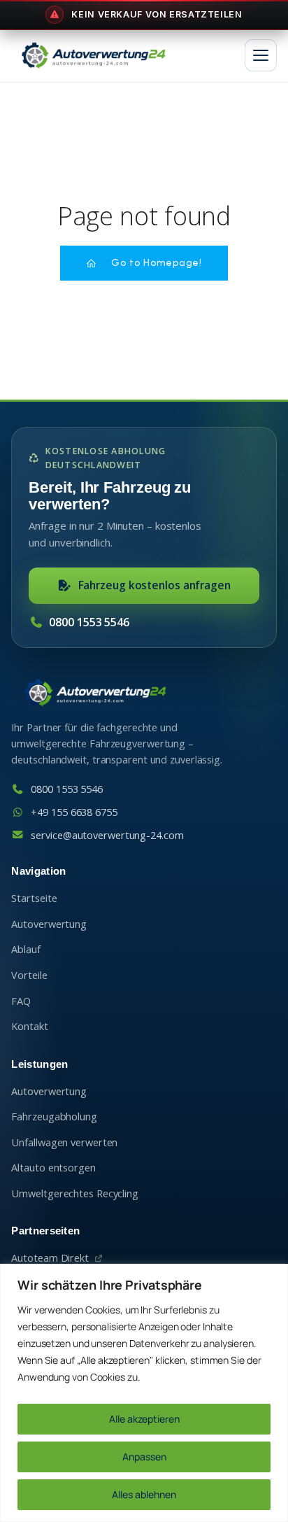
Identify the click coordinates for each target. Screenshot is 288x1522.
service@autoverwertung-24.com (107, 835)
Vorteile (29, 975)
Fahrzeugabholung (53, 1116)
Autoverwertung (49, 924)
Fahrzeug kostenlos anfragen (154, 585)
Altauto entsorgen (53, 1167)
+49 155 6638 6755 (74, 812)
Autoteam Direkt (50, 1257)
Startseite (34, 898)
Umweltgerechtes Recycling (74, 1193)
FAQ (21, 1001)
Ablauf (25, 949)
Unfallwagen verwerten (64, 1142)
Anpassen (144, 1456)
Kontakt (29, 1026)
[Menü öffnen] (261, 55)
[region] (144, 1393)
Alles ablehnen (144, 1494)
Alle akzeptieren (144, 1418)
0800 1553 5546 (89, 622)
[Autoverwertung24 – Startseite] (93, 55)
